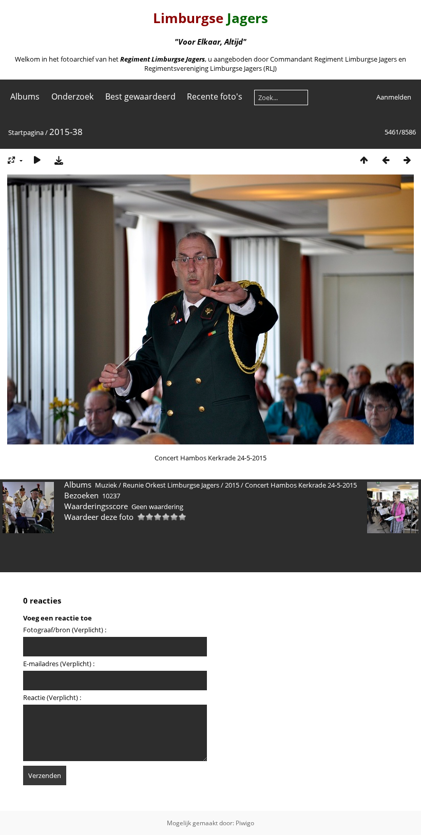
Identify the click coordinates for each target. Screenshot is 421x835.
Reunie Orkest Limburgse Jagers (171, 485)
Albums (25, 96)
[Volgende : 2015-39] (407, 160)
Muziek (106, 485)
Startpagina (26, 132)
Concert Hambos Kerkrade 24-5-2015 (301, 485)
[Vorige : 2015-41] (385, 160)
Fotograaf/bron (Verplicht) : (64, 629)
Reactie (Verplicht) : (52, 697)
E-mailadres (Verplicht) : (58, 663)
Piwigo (245, 823)
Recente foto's (214, 96)
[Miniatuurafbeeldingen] (364, 160)
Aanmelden (393, 97)
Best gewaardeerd (140, 96)
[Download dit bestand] (58, 160)
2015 (232, 485)
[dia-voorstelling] (37, 160)
